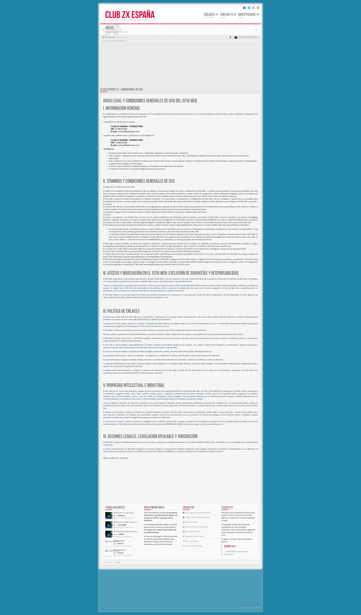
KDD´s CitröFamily (191, 541)
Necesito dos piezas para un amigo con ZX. (132, 531)
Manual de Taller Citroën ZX (126, 522)
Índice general (109, 37)
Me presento (120, 541)
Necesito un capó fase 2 (124, 513)
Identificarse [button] (247, 14)
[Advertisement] (180, 65)
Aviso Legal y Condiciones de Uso (197, 512)
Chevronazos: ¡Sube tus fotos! (196, 527)
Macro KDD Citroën (192, 531)
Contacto (227, 14)
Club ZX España (130, 15)
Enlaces (209, 14)
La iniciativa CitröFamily (192, 546)
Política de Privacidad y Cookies (197, 517)
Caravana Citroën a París (193, 536)
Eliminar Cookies (190, 522)
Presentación (120, 550)
